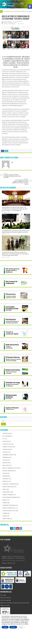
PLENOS (4, 500)
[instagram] (20, 528)
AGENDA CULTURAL (7, 446)
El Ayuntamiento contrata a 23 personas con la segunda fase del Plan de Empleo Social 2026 (15, 231)
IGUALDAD (5, 478)
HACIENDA (5, 476)
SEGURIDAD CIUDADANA (9, 505)
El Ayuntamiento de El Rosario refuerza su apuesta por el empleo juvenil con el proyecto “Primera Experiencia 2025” (15, 254)
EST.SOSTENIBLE (7, 436)
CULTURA (5, 460)
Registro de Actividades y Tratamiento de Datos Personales (14, 602)
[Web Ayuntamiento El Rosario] (16, 4)
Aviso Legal (3, 595)
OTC (4, 438)
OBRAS (4, 489)
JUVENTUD (5, 481)
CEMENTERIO (6, 457)
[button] (30, 6)
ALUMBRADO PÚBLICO (8, 454)
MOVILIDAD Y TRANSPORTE (9, 484)
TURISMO (5, 513)
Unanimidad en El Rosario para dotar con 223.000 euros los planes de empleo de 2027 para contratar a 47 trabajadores (14, 209)
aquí (26, 622)
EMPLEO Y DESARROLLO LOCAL (10, 22)
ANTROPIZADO (6, 433)
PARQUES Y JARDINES (8, 494)
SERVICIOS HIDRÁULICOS (9, 508)
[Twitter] (14, 528)
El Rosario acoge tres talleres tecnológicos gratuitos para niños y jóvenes (12, 175)
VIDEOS (4, 516)
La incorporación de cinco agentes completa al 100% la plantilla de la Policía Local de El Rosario (20, 181)
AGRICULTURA (6, 449)
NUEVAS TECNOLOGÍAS (8, 486)
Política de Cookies (5, 605)
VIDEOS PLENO (6, 518)
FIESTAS (5, 473)
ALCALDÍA (5, 452)
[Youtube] (17, 528)
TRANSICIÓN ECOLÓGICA (9, 510)
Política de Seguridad (5, 600)
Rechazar (13, 627)
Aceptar (5, 627)
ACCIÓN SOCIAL (7, 444)
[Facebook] (11, 528)
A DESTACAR (6, 441)
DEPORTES (5, 462)
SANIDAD (5, 502)
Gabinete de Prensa (7, 21)
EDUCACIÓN (6, 465)
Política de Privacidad (5, 597)
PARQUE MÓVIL (6, 492)
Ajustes (21, 627)
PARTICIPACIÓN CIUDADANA (10, 497)
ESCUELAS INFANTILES (8, 470)
